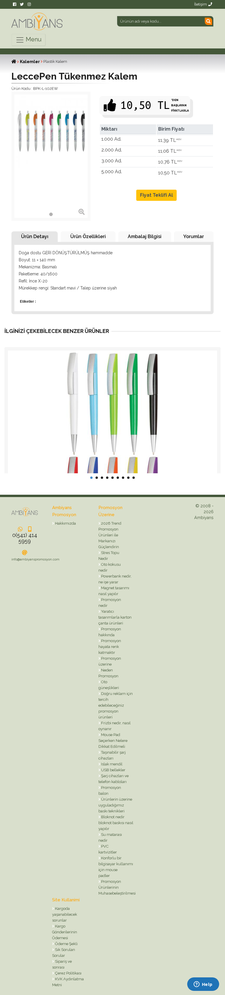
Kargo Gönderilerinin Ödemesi (64, 932)
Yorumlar (193, 236)
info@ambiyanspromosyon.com (35, 559)
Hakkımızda (65, 523)
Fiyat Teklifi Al (156, 195)
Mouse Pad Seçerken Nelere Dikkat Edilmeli (112, 741)
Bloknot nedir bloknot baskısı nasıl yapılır (115, 823)
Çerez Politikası (67, 973)
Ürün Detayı (34, 236)
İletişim (200, 4)
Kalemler (30, 61)
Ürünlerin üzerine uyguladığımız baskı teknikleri (115, 805)
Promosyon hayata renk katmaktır (109, 647)
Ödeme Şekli (66, 944)
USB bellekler (112, 770)
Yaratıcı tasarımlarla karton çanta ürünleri (115, 617)
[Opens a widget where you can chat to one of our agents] (203, 984)
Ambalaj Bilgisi (144, 236)
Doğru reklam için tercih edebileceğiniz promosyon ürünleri (115, 705)
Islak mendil (111, 764)
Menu (33, 39)
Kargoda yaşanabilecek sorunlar (64, 914)
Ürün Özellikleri (88, 236)
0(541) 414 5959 (24, 538)
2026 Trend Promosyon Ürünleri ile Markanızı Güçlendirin (110, 535)
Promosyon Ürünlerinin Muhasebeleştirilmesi (117, 887)
